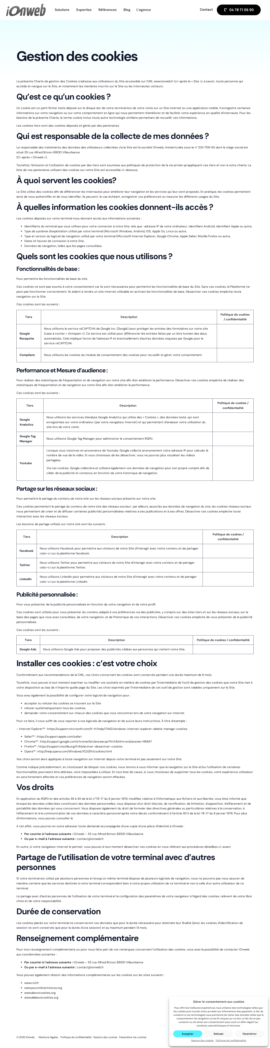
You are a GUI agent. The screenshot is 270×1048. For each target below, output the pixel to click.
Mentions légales (48, 1037)
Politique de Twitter (219, 565)
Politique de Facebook (221, 551)
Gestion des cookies (202, 1040)
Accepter (187, 1034)
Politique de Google (233, 336)
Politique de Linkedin (220, 579)
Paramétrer (250, 1034)
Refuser (219, 1034)
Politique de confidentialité (231, 1040)
